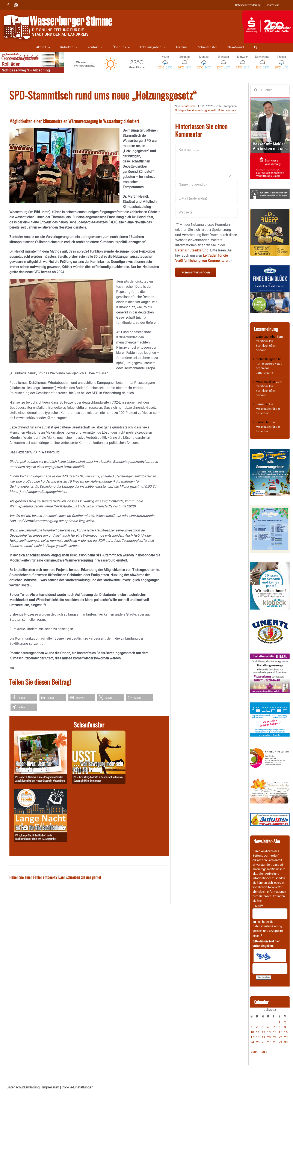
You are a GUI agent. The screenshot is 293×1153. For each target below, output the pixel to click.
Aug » (263, 1051)
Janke (260, 404)
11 (258, 1032)
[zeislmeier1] (270, 815)
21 (274, 1037)
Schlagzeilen (183, 110)
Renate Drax (188, 106)
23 (286, 1037)
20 (269, 1037)
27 (269, 1042)
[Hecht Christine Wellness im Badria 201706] (270, 780)
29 (280, 1042)
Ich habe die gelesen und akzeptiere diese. (267, 929)
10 (252, 1032)
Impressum (50, 1087)
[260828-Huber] (40, 733)
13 (269, 1032)
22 (280, 1037)
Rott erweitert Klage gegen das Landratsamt (269, 368)
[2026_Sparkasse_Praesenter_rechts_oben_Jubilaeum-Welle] (267, 12)
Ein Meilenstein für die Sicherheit (268, 408)
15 (280, 1032)
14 (274, 1032)
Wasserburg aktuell (204, 110)
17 (252, 1037)
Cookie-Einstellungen (77, 1087)
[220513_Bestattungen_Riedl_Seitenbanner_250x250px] (270, 655)
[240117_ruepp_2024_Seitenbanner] (270, 211)
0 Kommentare (227, 110)
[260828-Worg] (98, 733)
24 (252, 1042)
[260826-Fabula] (40, 791)
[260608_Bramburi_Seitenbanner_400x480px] (270, 507)
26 (263, 1042)
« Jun (254, 1051)
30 (286, 1042)
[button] (255, 47)
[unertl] (270, 621)
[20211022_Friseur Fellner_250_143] (270, 748)
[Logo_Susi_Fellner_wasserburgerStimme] (270, 704)
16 (286, 1032)
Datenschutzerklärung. (192, 250)
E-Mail (257, 906)
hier (259, 900)
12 (263, 1032)
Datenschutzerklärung (267, 926)
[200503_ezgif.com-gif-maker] (270, 564)
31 (252, 1047)
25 (258, 1042)
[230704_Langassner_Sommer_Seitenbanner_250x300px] (270, 451)
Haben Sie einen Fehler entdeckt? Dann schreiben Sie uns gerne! (55, 877)
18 (258, 1037)
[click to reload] (269, 955)
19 (263, 1037)
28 (274, 1042)
